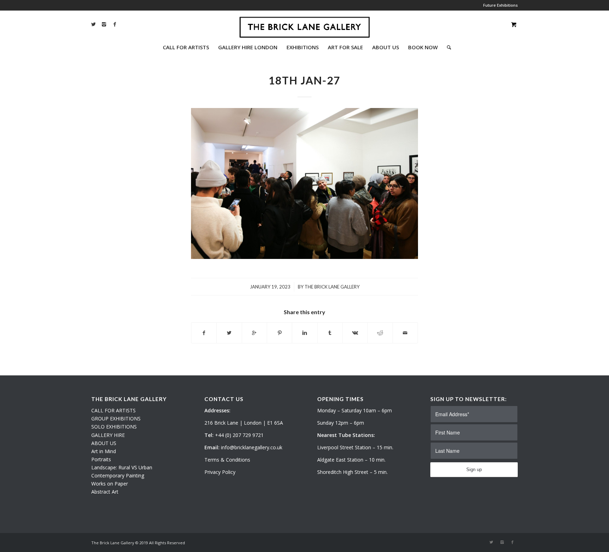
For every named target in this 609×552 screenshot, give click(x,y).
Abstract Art (104, 491)
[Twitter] (93, 24)
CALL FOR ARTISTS (113, 410)
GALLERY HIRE (108, 435)
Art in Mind (103, 451)
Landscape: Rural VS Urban (121, 467)
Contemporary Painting (117, 475)
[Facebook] (114, 24)
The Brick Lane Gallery (331, 287)
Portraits (101, 459)
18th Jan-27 (304, 80)
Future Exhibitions (500, 5)
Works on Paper (109, 483)
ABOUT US (103, 443)
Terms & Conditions (227, 459)
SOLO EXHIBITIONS (114, 426)
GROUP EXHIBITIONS (116, 418)
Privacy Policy (219, 472)
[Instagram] (104, 24)
